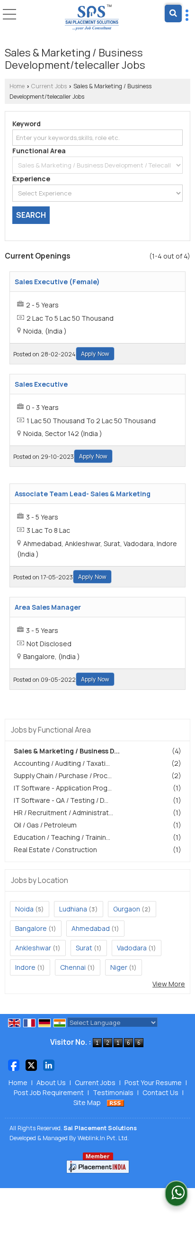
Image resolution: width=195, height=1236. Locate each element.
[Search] (173, 13)
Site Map (87, 1102)
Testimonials (113, 1092)
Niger (118, 967)
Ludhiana (73, 908)
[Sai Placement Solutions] (92, 18)
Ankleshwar (33, 947)
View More (168, 983)
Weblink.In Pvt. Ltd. (103, 1138)
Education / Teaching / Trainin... (62, 837)
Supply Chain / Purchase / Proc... (63, 775)
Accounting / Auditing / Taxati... (62, 763)
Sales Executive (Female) (57, 281)
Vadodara (132, 947)
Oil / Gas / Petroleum (45, 824)
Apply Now (95, 354)
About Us (51, 1082)
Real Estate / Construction (55, 849)
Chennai (73, 967)
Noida (24, 908)
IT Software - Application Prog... (63, 787)
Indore (25, 967)
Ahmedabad (90, 928)
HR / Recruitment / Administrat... (63, 812)
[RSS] (115, 1102)
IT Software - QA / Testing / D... (61, 800)
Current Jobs (49, 86)
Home (17, 86)
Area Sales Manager (48, 607)
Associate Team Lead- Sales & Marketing (83, 493)
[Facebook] (13, 1064)
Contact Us (160, 1092)
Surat (84, 947)
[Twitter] (31, 1064)
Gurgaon (126, 908)
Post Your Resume (153, 1082)
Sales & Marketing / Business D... (67, 750)
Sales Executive (41, 384)
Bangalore (31, 928)
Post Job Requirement (49, 1092)
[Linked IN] (48, 1064)
